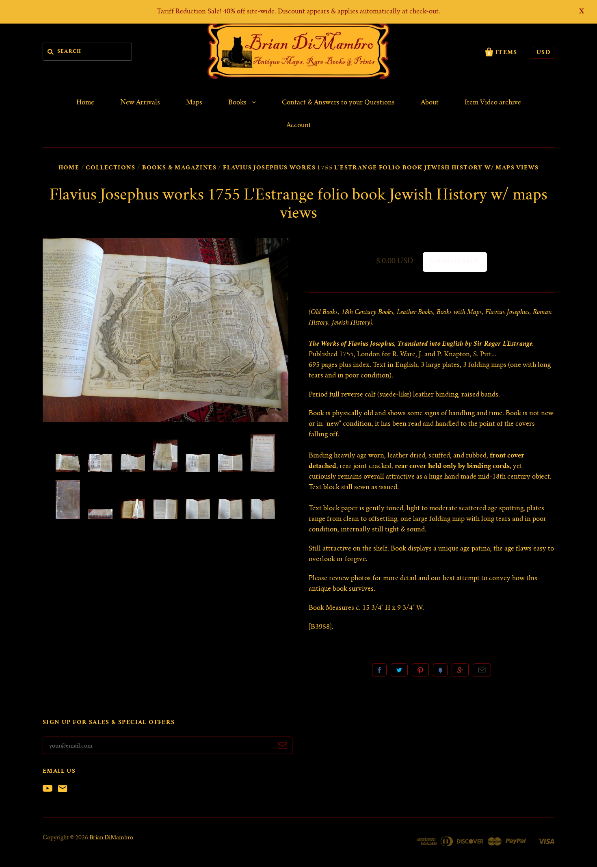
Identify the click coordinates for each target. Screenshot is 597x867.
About (430, 103)
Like (379, 669)
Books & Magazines (179, 168)
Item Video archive (493, 103)
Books (238, 103)
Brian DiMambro (111, 838)
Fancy (440, 669)
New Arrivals (140, 103)
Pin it (420, 669)
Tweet (399, 669)
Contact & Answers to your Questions (338, 103)
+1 (460, 669)
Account (298, 125)
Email (482, 669)
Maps (194, 103)
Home (85, 103)
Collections (110, 168)
